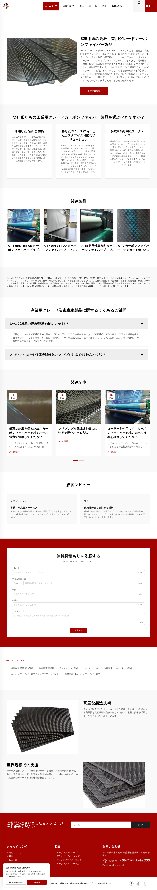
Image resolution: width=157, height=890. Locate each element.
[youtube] (138, 883)
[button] (75, 460)
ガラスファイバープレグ (68, 856)
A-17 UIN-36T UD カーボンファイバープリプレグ (60, 248)
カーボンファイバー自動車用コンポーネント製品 (108, 668)
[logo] (5, 6)
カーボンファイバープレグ (69, 852)
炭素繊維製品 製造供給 (22, 668)
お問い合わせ (118, 6)
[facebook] (131, 883)
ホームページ (51, 6)
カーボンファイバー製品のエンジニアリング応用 (35, 674)
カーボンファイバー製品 (68, 863)
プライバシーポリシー (101, 883)
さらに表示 (14, 452)
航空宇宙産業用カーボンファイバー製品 (58, 668)
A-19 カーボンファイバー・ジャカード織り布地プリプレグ (133, 248)
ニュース (93, 6)
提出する (78, 630)
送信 (140, 824)
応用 (104, 6)
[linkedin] (145, 883)
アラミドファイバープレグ (69, 860)
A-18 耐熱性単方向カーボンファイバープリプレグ (96, 248)
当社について (68, 6)
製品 (82, 6)
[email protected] (116, 865)
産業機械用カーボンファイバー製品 (82, 674)
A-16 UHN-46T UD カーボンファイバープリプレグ (23, 248)
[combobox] (18, 583)
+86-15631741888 (134, 860)
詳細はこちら (23, 225)
